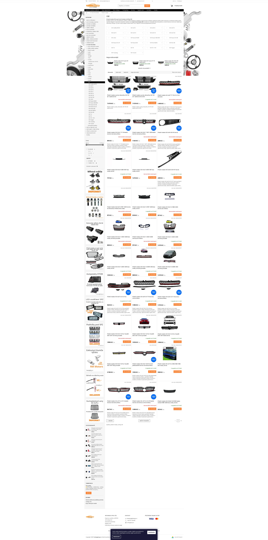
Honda (89, 59)
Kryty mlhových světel (93, 46)
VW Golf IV (91, 89)
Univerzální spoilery (92, 125)
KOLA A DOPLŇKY (90, 29)
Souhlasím (151, 532)
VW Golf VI (91, 93)
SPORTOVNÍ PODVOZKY (92, 41)
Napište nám (108, 523)
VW (89, 82)
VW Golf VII (91, 95)
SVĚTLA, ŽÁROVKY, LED (91, 127)
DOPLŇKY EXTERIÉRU (91, 24)
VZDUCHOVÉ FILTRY (91, 133)
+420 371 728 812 (131, 520)
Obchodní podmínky (110, 521)
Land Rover (91, 65)
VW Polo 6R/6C (92, 110)
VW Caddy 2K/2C (93, 84)
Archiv (88, 493)
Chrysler (90, 63)
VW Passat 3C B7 (93, 106)
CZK (174, 1)
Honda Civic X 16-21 (93, 61)
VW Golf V (91, 91)
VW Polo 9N (91, 112)
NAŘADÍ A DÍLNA (90, 37)
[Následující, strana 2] (178, 420)
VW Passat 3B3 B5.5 (93, 103)
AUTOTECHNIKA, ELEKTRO (92, 22)
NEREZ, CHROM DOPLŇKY (92, 39)
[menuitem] (92, 10)
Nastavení (116, 536)
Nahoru (111, 420)
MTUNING (91, 161)
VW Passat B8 (92, 108)
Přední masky (91, 50)
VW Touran (91, 123)
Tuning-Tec (89, 501)
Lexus (89, 67)
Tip (90, 155)
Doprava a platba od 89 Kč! (127, 1)
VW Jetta (91, 99)
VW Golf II (91, 86)
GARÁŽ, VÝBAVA (90, 27)
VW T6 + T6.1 (92, 118)
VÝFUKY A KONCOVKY (91, 131)
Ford (89, 58)
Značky (88, 135)
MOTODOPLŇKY (90, 33)
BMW (89, 54)
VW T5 (90, 116)
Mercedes (90, 69)
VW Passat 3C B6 (93, 105)
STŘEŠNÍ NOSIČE (90, 42)
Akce (90, 151)
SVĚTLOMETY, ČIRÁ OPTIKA (92, 129)
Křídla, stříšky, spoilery (93, 48)
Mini (89, 71)
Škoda (89, 80)
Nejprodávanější (135, 72)
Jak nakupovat (140, 1)
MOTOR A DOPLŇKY (91, 35)
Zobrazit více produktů (143, 68)
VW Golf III (91, 88)
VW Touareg (92, 121)
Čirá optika (88, 485)
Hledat (147, 5)
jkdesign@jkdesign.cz (132, 518)
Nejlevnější (118, 72)
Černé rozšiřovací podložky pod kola (94, 499)
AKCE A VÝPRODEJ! (90, 20)
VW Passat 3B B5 (92, 101)
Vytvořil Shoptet (178, 537)
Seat (89, 74)
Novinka (91, 153)
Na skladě (91, 149)
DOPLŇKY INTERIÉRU (90, 26)
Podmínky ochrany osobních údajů (113, 525)
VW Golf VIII (91, 97)
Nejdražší (126, 72)
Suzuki (89, 78)
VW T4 (90, 114)
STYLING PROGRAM (90, 44)
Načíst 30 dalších (144, 420)
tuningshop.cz (130, 522)
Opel (89, 73)
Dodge (89, 56)
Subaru (90, 76)
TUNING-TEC (92, 163)
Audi (89, 52)
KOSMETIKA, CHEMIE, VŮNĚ (92, 31)
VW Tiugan (91, 120)
